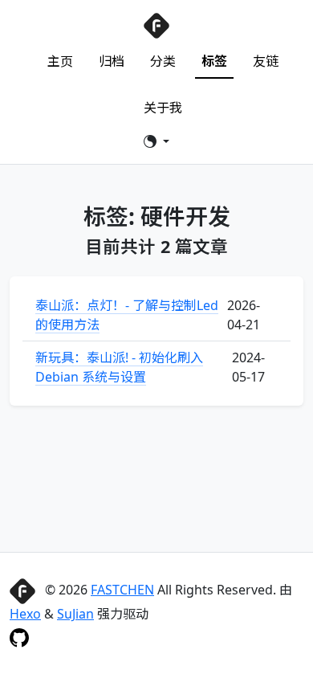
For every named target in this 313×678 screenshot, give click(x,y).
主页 (60, 61)
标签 (214, 61)
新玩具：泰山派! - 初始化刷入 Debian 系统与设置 (119, 367)
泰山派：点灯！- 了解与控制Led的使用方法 (126, 314)
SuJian (75, 614)
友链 (265, 61)
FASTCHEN (122, 589)
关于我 (163, 107)
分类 (163, 61)
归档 (111, 61)
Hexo (25, 614)
